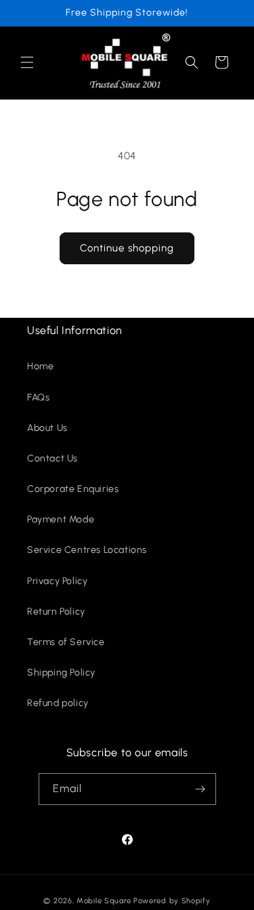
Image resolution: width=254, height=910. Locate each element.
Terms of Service (66, 642)
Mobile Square (104, 900)
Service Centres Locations (87, 550)
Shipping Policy (61, 672)
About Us (47, 428)
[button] (27, 62)
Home (40, 366)
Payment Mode (60, 519)
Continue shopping (127, 248)
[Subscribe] (200, 789)
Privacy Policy (57, 581)
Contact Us (52, 458)
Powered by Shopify (172, 900)
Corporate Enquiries (73, 489)
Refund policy (58, 703)
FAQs (38, 397)
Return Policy (56, 611)
